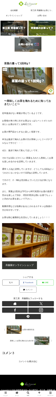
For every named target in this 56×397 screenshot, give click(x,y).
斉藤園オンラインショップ (19, 265)
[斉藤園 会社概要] (14, 28)
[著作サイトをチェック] (15, 303)
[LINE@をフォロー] (28, 316)
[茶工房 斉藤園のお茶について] (42, 28)
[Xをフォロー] (41, 303)
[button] (50, 337)
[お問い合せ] (28, 44)
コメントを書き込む (28, 361)
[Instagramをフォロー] (41, 310)
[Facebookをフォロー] (15, 310)
